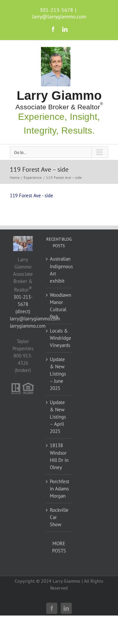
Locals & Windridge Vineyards (59, 338)
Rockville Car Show (59, 517)
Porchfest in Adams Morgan (59, 488)
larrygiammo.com (28, 326)
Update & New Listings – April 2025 (58, 416)
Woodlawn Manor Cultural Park (59, 306)
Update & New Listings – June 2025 (58, 373)
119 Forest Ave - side (31, 195)
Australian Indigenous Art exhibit (59, 270)
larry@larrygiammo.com (59, 16)
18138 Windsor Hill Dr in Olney (59, 456)
